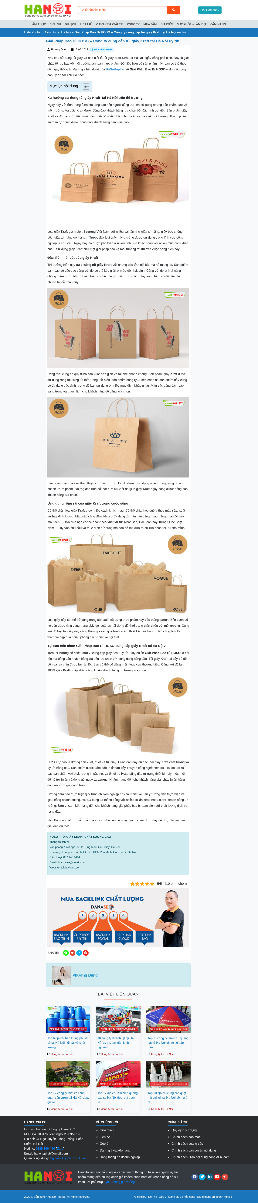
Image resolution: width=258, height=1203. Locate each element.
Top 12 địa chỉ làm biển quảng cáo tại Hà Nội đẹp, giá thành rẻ (117, 1097)
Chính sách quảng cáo (187, 1143)
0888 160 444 (45, 1148)
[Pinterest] (225, 1177)
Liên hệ (105, 1137)
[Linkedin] (209, 1177)
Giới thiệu (107, 1130)
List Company (210, 10)
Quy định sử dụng (184, 1130)
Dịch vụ (55, 24)
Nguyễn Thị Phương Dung (68, 1158)
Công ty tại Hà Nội (58, 32)
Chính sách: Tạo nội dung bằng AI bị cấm (200, 1157)
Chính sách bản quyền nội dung (193, 1150)
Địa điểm (167, 24)
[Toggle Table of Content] (84, 86)
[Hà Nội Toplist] (47, 10)
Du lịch (70, 24)
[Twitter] (202, 1177)
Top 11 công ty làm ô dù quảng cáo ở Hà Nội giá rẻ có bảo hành (168, 1043)
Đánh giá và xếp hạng (115, 1150)
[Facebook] (194, 1177)
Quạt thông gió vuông (120, 1182)
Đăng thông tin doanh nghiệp (120, 1157)
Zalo (60, 1148)
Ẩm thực (39, 24)
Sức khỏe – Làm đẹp (192, 24)
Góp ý (104, 1143)
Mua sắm (150, 24)
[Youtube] (217, 1177)
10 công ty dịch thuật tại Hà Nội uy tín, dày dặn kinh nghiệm (115, 1043)
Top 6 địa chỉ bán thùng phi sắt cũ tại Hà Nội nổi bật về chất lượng (67, 1043)
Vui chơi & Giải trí (109, 24)
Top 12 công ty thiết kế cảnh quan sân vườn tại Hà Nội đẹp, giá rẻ (68, 1097)
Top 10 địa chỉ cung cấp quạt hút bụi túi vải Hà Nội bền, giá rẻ (167, 1097)
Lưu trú (86, 24)
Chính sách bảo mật (185, 1137)
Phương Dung (58, 49)
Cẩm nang (218, 24)
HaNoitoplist (32, 32)
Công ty (133, 24)
